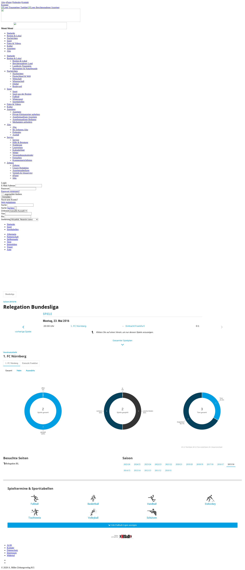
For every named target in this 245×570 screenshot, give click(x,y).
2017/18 (210, 464)
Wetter (15, 152)
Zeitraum (5, 211)
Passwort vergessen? (10, 191)
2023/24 (147, 464)
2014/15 (127, 470)
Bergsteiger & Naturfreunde (24, 68)
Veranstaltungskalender (22, 155)
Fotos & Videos (14, 43)
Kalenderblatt (18, 150)
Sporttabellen (18, 101)
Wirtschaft (17, 79)
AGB (9, 545)
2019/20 (189, 464)
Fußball (15, 96)
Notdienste (17, 145)
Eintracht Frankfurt (135, 326)
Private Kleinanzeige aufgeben (26, 114)
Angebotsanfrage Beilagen (24, 119)
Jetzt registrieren (8, 202)
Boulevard (17, 86)
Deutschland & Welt (21, 76)
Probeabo (16, 2)
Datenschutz (12, 550)
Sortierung (5, 219)
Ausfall (15, 135)
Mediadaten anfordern (22, 122)
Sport (9, 41)
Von (3, 213)
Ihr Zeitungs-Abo (20, 129)
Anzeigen (11, 48)
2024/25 (137, 464)
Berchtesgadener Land (22, 63)
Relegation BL (12, 463)
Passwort (5, 188)
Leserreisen (17, 147)
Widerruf (11, 555)
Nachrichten (12, 38)
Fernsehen (17, 157)
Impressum (12, 553)
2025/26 (127, 464)
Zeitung (10, 163)
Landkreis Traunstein (21, 66)
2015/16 (231, 464)
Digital (15, 84)
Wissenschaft (18, 81)
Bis (2, 216)
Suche (4, 205)
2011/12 (158, 470)
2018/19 (200, 464)
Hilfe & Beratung (20, 142)
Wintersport (17, 99)
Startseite (11, 33)
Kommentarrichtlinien (22, 160)
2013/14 (137, 470)
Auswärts (30, 370)
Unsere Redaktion (20, 168)
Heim (19, 370)
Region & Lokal (14, 36)
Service (10, 137)
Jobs (14, 178)
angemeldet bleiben (13, 194)
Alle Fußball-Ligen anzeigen (124, 525)
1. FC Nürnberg (78, 326)
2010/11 (168, 470)
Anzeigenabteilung (20, 170)
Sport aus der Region (21, 94)
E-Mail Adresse (8, 185)
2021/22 (168, 464)
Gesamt (8, 370)
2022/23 (158, 464)
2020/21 (179, 464)
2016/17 (220, 464)
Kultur (10, 46)
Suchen (10, 208)
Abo (3, 2)
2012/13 (147, 470)
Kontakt (25, 2)
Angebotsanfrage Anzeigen (24, 117)
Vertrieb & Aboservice (22, 173)
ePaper (9, 2)
